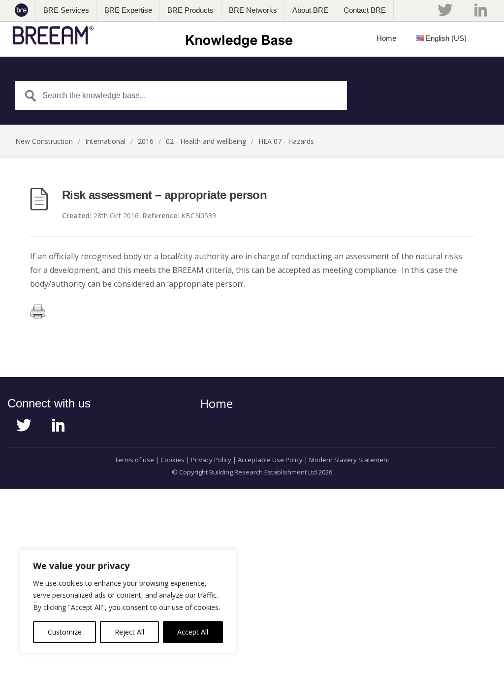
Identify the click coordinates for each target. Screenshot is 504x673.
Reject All (129, 632)
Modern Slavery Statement (349, 459)
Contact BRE (365, 10)
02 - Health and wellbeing (206, 141)
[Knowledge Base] (155, 35)
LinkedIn (481, 10)
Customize (65, 632)
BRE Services (66, 10)
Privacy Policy (211, 459)
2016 (146, 141)
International (105, 141)
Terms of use (134, 459)
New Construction (44, 141)
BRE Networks (253, 10)
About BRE (310, 10)
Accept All (192, 632)
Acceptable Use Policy (270, 459)
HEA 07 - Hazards (286, 141)
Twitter (445, 10)
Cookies (172, 459)
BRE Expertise (128, 10)
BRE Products (190, 10)
